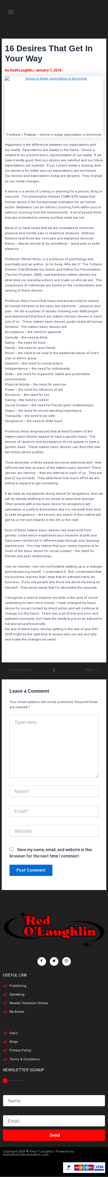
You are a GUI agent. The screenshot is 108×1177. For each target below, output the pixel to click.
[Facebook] (41, 961)
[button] (11, 11)
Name (8, 1092)
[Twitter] (54, 961)
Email (8, 1112)
